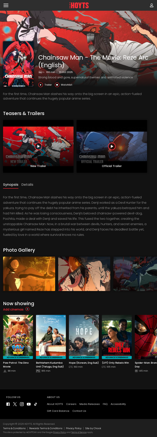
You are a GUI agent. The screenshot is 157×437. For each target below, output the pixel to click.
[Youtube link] (29, 405)
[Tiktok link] (36, 405)
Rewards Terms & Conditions (45, 428)
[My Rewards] (151, 5)
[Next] (153, 146)
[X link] (15, 405)
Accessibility (118, 404)
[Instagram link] (22, 405)
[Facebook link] (8, 405)
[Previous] (4, 146)
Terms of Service (79, 432)
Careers (71, 404)
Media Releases (89, 404)
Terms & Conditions (14, 428)
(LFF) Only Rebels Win (115, 363)
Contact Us (79, 411)
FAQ (105, 404)
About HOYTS (55, 404)
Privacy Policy (74, 428)
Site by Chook (93, 428)
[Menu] (6, 5)
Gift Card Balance (58, 411)
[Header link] (79, 5)
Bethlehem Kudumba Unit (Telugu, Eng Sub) (50, 364)
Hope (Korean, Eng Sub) (84, 363)
